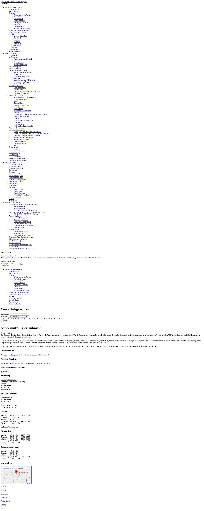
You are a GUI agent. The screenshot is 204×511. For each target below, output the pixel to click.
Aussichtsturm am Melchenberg (24, 80)
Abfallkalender (14, 47)
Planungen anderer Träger (18, 239)
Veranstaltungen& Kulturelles (14, 154)
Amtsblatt (17, 24)
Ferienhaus (13, 170)
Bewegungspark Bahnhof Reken (25, 97)
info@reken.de (11, 407)
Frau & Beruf (13, 183)
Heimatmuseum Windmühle (23, 72)
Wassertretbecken (19, 124)
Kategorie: (4, 316)
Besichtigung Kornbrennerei (23, 137)
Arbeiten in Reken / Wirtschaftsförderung (23, 204)
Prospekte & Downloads (17, 158)
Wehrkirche (17, 74)
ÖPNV (11, 34)
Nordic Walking (19, 109)
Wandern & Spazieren (16, 128)
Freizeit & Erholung (16, 95)
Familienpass (18, 191)
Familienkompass (19, 193)
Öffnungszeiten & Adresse (22, 15)
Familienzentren (19, 189)
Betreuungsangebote (16, 168)
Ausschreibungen (15, 45)
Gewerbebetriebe (19, 206)
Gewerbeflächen (19, 208)
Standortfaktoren (19, 218)
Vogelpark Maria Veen (21, 82)
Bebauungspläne (19, 233)
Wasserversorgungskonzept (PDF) (20, 245)
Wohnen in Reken (15, 216)
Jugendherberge (19, 63)
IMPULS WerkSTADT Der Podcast (26, 214)
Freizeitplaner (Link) (16, 176)
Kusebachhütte (19, 103)
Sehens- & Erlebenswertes (18, 70)
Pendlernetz (17, 44)
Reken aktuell (14, 9)
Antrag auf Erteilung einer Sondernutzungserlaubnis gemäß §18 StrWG (25, 355)
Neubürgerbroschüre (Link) (23, 224)
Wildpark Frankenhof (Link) (23, 126)
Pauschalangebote (15, 67)
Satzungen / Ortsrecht (21, 23)
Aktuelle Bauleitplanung (22, 28)
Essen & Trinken (15, 68)
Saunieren (17, 112)
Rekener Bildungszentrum (18, 180)
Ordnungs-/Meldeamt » (8, 380)
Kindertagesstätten (15, 164)
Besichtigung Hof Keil (21, 139)
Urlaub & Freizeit (11, 53)
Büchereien (13, 185)
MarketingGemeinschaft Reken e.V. (21, 248)
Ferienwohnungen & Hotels (23, 59)
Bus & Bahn (18, 38)
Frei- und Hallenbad (20, 99)
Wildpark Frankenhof (21, 84)
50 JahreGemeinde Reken (19, 150)
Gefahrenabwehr (15, 51)
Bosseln (16, 145)
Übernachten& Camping (13, 56)
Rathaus (12, 13)
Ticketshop (17, 157)
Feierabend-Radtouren (21, 93)
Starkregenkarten (19, 227)
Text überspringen (7, 333)
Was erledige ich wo (20, 17)
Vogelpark (17, 118)
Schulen (12, 172)
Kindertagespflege (15, 166)
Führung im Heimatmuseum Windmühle (27, 132)
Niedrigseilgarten (19, 107)
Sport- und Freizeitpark (21, 116)
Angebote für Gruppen (17, 130)
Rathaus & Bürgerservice (13, 7)
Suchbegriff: (5, 314)
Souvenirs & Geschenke (17, 160)
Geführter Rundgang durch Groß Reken (27, 135)
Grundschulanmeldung (21, 174)
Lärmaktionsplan (15, 243)
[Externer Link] (16, 483)
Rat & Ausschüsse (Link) (17, 32)
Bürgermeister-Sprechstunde (18, 30)
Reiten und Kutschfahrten (22, 111)
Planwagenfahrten (20, 143)
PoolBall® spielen (20, 141)
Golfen (16, 101)
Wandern (17, 122)
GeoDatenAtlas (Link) (16, 241)
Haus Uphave (18, 78)
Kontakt (3, 490)
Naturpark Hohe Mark (21, 105)
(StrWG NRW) (45, 363)
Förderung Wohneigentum (22, 222)
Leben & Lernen (10, 162)
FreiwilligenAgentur (16, 181)
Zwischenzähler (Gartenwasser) (24, 225)
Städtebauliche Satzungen (22, 235)
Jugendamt (17, 197)
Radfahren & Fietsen (16, 86)
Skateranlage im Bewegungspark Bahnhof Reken (30, 114)
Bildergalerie (13, 147)
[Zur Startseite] (14, 2)
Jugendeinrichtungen (16, 178)
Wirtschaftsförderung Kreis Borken (25, 210)
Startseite (4, 486)
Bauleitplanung (14, 229)
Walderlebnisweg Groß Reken (24, 120)
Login (3, 508)
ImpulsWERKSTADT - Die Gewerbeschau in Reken (27, 212)
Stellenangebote (19, 26)
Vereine (11, 199)
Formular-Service (19, 21)
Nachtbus (17, 42)
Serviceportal (13, 11)
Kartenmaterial (18, 90)
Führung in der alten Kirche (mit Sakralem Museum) (31, 134)
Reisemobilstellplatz (20, 65)
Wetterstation (13, 49)
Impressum (4, 494)
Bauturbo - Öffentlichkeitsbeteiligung (21, 237)
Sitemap (3, 505)
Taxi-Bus (17, 40)
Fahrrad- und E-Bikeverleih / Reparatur (27, 91)
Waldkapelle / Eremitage (22, 76)
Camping (17, 61)
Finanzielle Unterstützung (22, 195)
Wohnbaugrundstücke (21, 220)
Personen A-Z (18, 19)
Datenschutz (5, 497)
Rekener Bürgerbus (20, 36)
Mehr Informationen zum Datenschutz (13, 260)
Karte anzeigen (6, 389)
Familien (12, 187)
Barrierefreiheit (6, 501)
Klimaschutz (13, 247)
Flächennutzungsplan (21, 231)
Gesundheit (13, 201)
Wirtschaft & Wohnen (12, 202)
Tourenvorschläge (20, 88)
